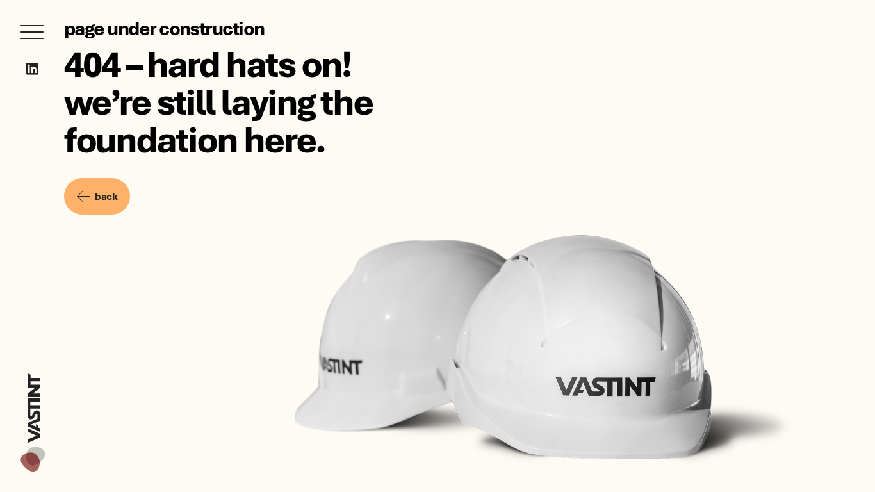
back (106, 196)
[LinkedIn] (32, 69)
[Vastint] (33, 375)
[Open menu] (32, 32)
